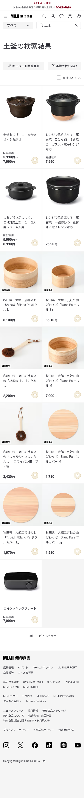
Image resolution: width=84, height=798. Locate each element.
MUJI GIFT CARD (63, 696)
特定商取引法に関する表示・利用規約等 (26, 720)
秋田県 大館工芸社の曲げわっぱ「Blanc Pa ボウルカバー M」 (63, 457)
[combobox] (18, 25)
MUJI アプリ (10, 696)
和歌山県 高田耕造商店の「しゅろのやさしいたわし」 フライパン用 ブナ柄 (20, 459)
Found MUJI (71, 682)
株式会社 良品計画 (39, 715)
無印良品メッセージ (54, 710)
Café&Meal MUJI (33, 682)
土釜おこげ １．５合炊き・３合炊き (19, 136)
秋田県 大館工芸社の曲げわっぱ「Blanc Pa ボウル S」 (63, 305)
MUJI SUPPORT (67, 667)
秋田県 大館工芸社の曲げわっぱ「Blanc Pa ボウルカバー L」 (20, 537)
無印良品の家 (11, 682)
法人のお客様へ (12, 701)
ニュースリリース (13, 710)
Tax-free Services (36, 701)
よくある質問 (25, 672)
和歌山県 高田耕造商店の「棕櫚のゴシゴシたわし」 (19, 381)
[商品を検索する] (44, 14)
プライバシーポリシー (16, 730)
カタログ (27, 696)
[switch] (34, 160)
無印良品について (13, 715)
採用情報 (33, 710)
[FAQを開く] (70, 14)
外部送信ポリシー (43, 730)
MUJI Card (43, 696)
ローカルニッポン (43, 667)
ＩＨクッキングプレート (19, 608)
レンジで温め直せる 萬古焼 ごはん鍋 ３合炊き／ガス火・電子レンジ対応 (62, 141)
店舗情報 (8, 667)
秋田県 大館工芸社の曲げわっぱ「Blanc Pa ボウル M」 (63, 381)
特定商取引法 (66, 730)
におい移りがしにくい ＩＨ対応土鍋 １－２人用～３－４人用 (19, 222)
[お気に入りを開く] (61, 14)
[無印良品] (16, 658)
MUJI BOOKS (11, 687)
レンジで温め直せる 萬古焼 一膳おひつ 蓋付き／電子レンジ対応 (62, 222)
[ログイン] (53, 14)
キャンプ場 (53, 682)
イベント (23, 667)
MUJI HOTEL (31, 687)
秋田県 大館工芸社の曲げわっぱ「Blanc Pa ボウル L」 (20, 305)
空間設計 (8, 672)
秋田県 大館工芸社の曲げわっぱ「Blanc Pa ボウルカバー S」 (63, 537)
